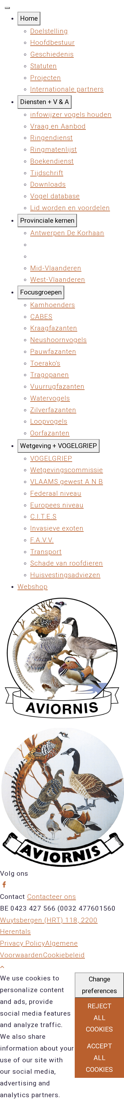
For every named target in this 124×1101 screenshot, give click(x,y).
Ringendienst (51, 138)
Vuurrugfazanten (57, 386)
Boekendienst (52, 161)
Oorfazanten (50, 433)
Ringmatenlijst (53, 149)
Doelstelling (49, 31)
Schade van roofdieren (66, 563)
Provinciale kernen (47, 220)
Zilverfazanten (53, 410)
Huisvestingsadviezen (65, 575)
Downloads (48, 184)
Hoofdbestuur (52, 42)
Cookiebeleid (64, 955)
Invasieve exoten (57, 528)
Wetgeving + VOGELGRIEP (58, 446)
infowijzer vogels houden (71, 114)
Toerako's (45, 363)
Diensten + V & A (44, 102)
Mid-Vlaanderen (55, 268)
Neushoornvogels (58, 340)
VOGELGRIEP (51, 458)
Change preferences (99, 985)
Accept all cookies (99, 1057)
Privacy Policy (22, 943)
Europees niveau (57, 505)
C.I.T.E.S (43, 516)
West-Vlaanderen (57, 279)
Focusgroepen (41, 292)
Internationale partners (67, 89)
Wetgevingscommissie (66, 470)
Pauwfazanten (53, 351)
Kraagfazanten (53, 328)
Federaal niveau (55, 493)
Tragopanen (49, 375)
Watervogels (50, 398)
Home (29, 18)
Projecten (45, 78)
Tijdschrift (46, 173)
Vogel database (55, 196)
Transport (46, 552)
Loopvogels (48, 421)
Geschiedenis (52, 54)
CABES (41, 316)
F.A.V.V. (42, 540)
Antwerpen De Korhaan (67, 233)
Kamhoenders (52, 305)
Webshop (32, 586)
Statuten (43, 66)
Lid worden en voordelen (70, 208)
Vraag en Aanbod (58, 126)
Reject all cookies (99, 1017)
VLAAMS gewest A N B (66, 481)
